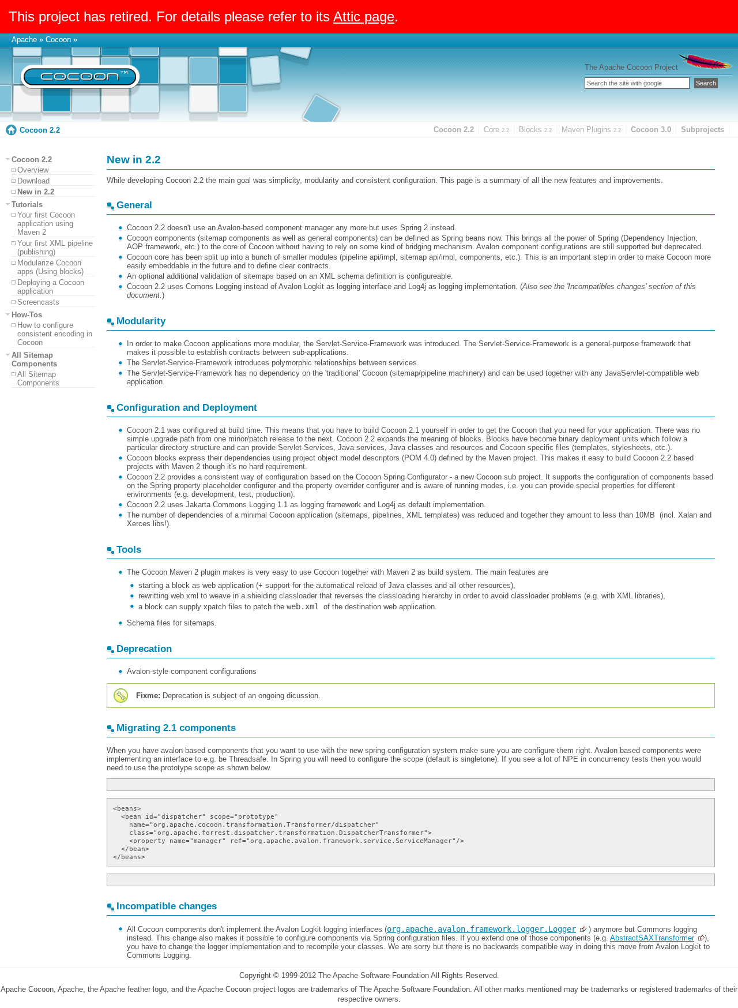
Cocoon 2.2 (40, 130)
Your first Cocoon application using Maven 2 (46, 224)
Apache (24, 39)
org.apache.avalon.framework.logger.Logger (481, 929)
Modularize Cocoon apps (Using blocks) (50, 267)
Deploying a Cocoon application (50, 286)
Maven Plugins (591, 129)
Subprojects (702, 129)
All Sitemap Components (38, 378)
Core (496, 129)
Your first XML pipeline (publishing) (55, 247)
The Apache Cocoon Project (631, 67)
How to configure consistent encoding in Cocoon (54, 334)
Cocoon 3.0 (651, 129)
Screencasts (38, 302)
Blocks (535, 129)
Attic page (363, 16)
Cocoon (58, 39)
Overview (32, 170)
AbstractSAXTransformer (652, 938)
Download (33, 181)
